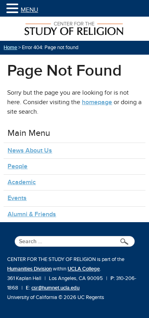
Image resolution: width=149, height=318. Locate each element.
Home (10, 47)
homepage (97, 102)
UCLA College (84, 269)
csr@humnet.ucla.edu (55, 288)
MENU (29, 9)
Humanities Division (29, 269)
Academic (22, 182)
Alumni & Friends (32, 214)
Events (17, 198)
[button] (13, 9)
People (17, 166)
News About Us (30, 150)
